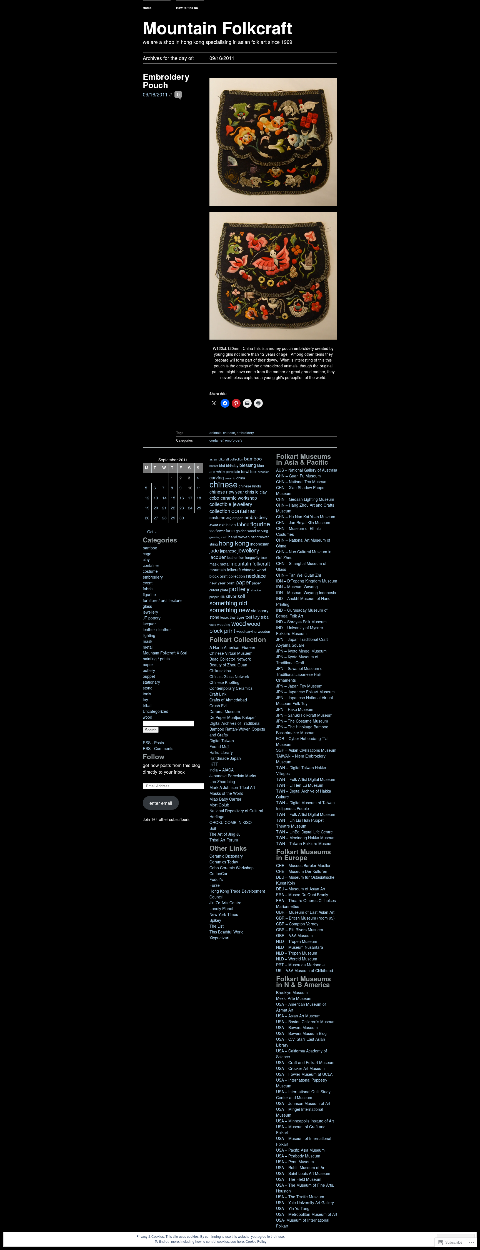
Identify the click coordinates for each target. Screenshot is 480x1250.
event (147, 583)
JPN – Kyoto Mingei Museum (301, 651)
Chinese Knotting (224, 682)
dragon (237, 517)
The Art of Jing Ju (225, 834)
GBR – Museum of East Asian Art (305, 912)
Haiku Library (221, 752)
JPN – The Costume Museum (302, 721)
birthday (232, 465)
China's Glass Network (229, 676)
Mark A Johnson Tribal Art (232, 787)
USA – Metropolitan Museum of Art (306, 1214)
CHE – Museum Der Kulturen (301, 871)
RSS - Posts (153, 742)
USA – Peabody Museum (298, 1156)
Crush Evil (218, 705)
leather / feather (157, 629)
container (216, 440)
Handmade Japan (225, 758)
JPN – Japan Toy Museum (299, 686)
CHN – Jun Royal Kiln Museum (303, 522)
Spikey (215, 920)
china (240, 477)
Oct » (152, 531)
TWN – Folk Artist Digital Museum (305, 779)
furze (230, 530)
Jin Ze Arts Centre (225, 902)
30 (181, 518)
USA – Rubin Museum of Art (301, 1167)
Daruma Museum (224, 711)
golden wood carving (252, 530)
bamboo (150, 548)
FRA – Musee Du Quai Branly (302, 894)
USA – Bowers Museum (297, 1027)
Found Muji (219, 746)
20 (156, 508)
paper (148, 664)
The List (216, 926)
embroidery (245, 432)
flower (220, 530)
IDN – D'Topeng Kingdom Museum (306, 581)
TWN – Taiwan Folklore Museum (305, 843)
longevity (252, 557)
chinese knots (250, 486)
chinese (229, 432)
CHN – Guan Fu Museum (298, 476)
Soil (212, 828)
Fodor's (216, 879)
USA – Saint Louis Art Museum (303, 1173)
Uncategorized (155, 711)
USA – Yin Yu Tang (292, 1208)
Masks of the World (226, 793)
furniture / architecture (162, 600)
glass (147, 606)
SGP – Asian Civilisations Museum (306, 750)
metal (147, 647)
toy (145, 699)
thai (233, 617)
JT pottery (152, 618)
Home (147, 8)
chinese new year (226, 492)
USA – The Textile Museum (300, 1196)
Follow (153, 756)
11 (199, 487)
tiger (240, 617)
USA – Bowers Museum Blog (301, 1033)
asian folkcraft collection (226, 459)
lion (241, 557)
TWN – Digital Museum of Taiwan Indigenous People (305, 805)
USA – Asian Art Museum (298, 1016)
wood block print (234, 626)
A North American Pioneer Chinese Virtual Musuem (232, 650)
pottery (149, 670)
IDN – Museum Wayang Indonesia (306, 592)
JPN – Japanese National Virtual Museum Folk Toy (304, 700)
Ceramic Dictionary (226, 856)
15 (173, 498)
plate (224, 589)
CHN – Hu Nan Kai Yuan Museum (305, 516)
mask (147, 641)
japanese (228, 551)
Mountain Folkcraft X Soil (165, 653)
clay (146, 559)
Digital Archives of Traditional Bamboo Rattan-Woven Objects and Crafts (237, 729)
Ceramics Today (223, 862)
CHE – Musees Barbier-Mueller (303, 865)
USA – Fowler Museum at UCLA (304, 1074)
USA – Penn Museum (295, 1161)
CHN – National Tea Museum (302, 481)
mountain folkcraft (250, 563)
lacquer (149, 623)
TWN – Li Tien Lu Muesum (299, 785)
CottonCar (218, 873)
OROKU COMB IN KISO (230, 822)
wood (147, 717)
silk (222, 596)
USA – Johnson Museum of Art (303, 1103)
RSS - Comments (158, 748)
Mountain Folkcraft (217, 27)
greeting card (218, 537)
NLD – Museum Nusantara (299, 947)
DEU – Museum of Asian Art (300, 889)
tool (249, 617)
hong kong (234, 542)
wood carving (246, 631)
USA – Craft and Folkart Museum (305, 1062)
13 (156, 498)
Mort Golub (219, 805)
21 (164, 508)
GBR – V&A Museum (294, 935)
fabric (147, 588)
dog (228, 518)
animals (215, 432)
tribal (147, 705)
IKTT (213, 764)
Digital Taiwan (221, 740)
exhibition (227, 524)
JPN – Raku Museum (294, 709)
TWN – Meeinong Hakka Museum (306, 837)
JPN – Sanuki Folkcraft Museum (304, 715)
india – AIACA (221, 770)
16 (181, 498)
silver (231, 596)
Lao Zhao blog (222, 781)
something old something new (229, 606)
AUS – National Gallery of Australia (306, 470)
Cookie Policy (256, 1241)
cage (147, 553)
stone (147, 688)
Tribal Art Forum (223, 840)
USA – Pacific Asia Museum (300, 1150)
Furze (214, 885)
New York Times (223, 914)
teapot (224, 617)
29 (173, 518)
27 (156, 518)
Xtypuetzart (219, 937)
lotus (264, 557)
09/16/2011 (155, 94)
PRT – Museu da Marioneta (300, 964)
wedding (223, 624)
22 (173, 508)
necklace (256, 575)
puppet (149, 676)
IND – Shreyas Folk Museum (301, 621)
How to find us (187, 8)
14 (164, 498)
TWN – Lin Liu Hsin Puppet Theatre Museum (300, 823)
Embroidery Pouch (166, 80)
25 (199, 508)
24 (190, 508)
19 (147, 508)
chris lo (252, 492)
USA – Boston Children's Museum (306, 1021)
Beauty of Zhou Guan (228, 665)
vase (212, 624)
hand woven (239, 536)
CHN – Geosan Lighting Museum (305, 499)
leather (232, 557)
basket (213, 466)
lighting (149, 635)
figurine (149, 594)
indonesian (259, 544)
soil (241, 595)
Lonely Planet (221, 908)
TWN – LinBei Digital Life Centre (304, 832)
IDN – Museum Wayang (297, 586)
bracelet (263, 471)
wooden (264, 631)
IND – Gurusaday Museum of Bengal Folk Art (302, 613)
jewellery (150, 612)
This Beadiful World (226, 932)
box (253, 471)
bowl (245, 471)
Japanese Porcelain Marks (232, 775)
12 (147, 498)
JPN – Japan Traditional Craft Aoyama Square (302, 642)
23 (181, 508)
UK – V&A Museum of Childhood (304, 970)
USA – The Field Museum (298, 1179)
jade (214, 550)
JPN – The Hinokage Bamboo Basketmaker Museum (302, 729)
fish (211, 531)
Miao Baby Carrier (225, 799)
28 (164, 518)
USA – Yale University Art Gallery (305, 1202)
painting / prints (156, 658)
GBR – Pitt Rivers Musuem (299, 929)
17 (190, 498)
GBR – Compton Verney (297, 924)
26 (147, 518)
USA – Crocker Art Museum (300, 1068)
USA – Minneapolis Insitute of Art (305, 1121)
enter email (160, 803)
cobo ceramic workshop (233, 497)
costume (150, 571)
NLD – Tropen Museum (296, 941)
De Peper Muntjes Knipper (232, 717)
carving (216, 477)
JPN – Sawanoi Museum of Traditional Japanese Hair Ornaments (300, 674)
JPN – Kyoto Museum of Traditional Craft (297, 659)
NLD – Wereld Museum (296, 959)
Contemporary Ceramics (230, 688)
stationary (151, 682)
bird (222, 465)
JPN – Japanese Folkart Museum (305, 691)
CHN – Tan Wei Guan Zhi (298, 575)
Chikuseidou (220, 670)
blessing (247, 465)
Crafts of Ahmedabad (228, 700)
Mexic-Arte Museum (293, 998)
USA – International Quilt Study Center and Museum (303, 1094)
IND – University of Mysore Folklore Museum (299, 630)
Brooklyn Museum (292, 992)
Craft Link (217, 694)
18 (199, 498)
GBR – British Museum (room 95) (305, 918)
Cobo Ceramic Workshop (231, 867)
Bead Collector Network (230, 659)
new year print (221, 583)
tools (147, 693)
